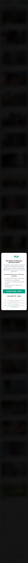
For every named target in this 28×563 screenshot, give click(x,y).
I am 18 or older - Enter (14, 291)
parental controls (14, 306)
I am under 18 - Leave (14, 296)
